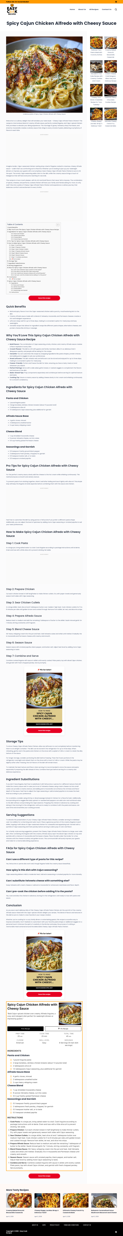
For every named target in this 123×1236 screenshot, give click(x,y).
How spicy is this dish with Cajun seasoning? (26, 271)
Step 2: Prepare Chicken (18, 247)
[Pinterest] (116, 2)
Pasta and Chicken (19, 233)
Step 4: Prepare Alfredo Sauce (20, 251)
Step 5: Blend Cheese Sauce (19, 253)
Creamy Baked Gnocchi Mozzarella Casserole (15, 1211)
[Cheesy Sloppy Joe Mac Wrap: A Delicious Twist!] (47, 1200)
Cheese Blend (18, 237)
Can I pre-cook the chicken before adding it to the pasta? (30, 275)
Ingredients (14, 283)
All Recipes (94, 9)
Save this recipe (44, 298)
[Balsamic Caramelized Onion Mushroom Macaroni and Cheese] (104, 1200)
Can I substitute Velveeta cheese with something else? (29, 273)
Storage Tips (13, 261)
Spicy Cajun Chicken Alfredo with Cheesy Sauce (25, 281)
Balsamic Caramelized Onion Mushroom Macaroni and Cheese (104, 1211)
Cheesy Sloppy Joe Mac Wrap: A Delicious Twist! (96, 123)
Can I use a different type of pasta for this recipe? (28, 269)
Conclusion (13, 277)
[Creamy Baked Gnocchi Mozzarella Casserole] (19, 1200)
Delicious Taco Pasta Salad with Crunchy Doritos (96, 52)
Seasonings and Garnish (21, 239)
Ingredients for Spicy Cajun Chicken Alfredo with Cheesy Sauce (29, 232)
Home (72, 9)
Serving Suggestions (15, 265)
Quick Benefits (13, 227)
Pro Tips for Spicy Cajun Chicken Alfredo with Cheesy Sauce (29, 241)
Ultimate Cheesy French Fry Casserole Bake (111, 123)
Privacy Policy (54, 1225)
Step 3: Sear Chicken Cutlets (19, 249)
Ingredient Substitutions (16, 263)
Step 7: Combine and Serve (19, 257)
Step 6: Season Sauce (17, 255)
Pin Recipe (64, 1029)
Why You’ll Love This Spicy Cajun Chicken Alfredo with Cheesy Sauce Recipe (33, 229)
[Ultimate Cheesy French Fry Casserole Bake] (76, 1200)
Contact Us (106, 9)
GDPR (44, 1225)
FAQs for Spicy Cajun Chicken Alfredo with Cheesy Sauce (27, 268)
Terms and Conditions (71, 1225)
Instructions (15, 292)
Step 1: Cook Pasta (16, 245)
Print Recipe (25, 1029)
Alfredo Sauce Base (19, 235)
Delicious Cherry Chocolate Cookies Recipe (110, 99)
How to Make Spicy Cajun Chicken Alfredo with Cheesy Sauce (29, 243)
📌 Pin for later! (15, 259)
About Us (82, 9)
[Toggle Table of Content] (57, 224)
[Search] (116, 9)
